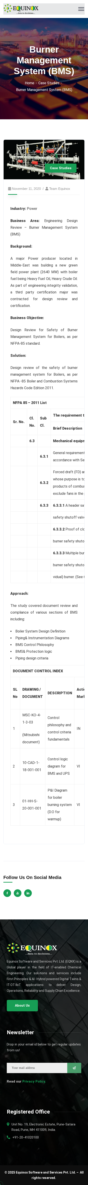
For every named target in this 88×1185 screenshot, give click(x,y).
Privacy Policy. (34, 1081)
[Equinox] (21, 9)
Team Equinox (59, 189)
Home (29, 83)
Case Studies (48, 83)
